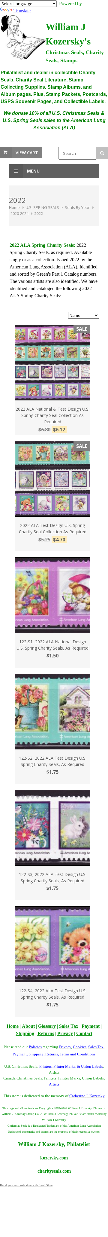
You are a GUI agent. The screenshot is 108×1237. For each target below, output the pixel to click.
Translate (22, 10)
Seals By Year (77, 207)
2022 (38, 213)
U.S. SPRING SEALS (42, 207)
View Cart (27, 152)
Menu (33, 171)
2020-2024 (19, 213)
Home (14, 207)
